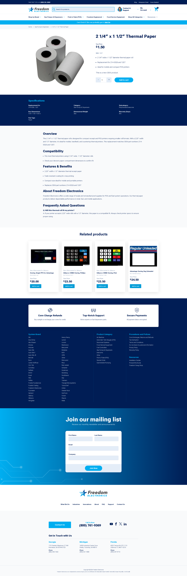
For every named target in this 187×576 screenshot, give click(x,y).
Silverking (65, 373)
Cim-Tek (31, 365)
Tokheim (64, 380)
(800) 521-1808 (84, 552)
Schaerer (64, 368)
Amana (30, 345)
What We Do (65, 504)
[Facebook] (116, 524)
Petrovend (65, 360)
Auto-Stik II (31, 352)
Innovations (87, 504)
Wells (63, 401)
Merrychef (65, 347)
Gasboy (30, 396)
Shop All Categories (135, 17)
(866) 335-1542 (53, 552)
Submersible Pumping (104, 363)
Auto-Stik (31, 350)
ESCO (30, 373)
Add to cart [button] (35, 286)
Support (111, 504)
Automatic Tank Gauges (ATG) (106, 340)
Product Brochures (135, 363)
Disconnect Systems (103, 342)
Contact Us (121, 504)
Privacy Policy (133, 347)
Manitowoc (65, 345)
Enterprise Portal (143, 2)
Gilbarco (31, 398)
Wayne (64, 398)
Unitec (63, 388)
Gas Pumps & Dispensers (53, 17)
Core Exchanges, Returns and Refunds (141, 337)
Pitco (63, 363)
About (96, 504)
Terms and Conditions (136, 342)
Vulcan (64, 396)
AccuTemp (31, 340)
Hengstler (31, 401)
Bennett (30, 358)
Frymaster (31, 390)
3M (29, 337)
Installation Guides (135, 360)
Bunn (30, 360)
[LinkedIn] (125, 524)
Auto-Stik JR (32, 355)
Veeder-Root (66, 390)
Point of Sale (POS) (75, 17)
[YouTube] (111, 524)
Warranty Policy (134, 350)
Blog (135, 2)
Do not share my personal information (141, 345)
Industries (76, 504)
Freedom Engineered (94, 17)
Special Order (101, 360)
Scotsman (65, 370)
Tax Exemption (134, 340)
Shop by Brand (33, 17)
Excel (30, 375)
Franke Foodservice (34, 383)
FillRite (30, 380)
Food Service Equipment (116, 17)
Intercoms (100, 352)
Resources (151, 17)
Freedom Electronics (34, 388)
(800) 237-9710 (115, 552)
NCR (63, 352)
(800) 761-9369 (45, 2)
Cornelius (31, 368)
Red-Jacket (65, 365)
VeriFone (64, 393)
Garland (30, 393)
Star (63, 378)
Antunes (31, 347)
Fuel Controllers (102, 347)
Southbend (65, 375)
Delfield (30, 370)
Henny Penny (66, 337)
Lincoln (64, 342)
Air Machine (100, 337)
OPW (63, 355)
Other (63, 358)
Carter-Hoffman (33, 363)
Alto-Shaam (32, 342)
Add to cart (124, 80)
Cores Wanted (154, 2)
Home (30, 27)
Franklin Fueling (33, 385)
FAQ (103, 504)
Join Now (93, 468)
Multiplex (64, 350)
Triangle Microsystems (69, 383)
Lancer (64, 340)
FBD (29, 378)
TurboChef (65, 385)
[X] (120, 524)
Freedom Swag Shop (136, 365)
